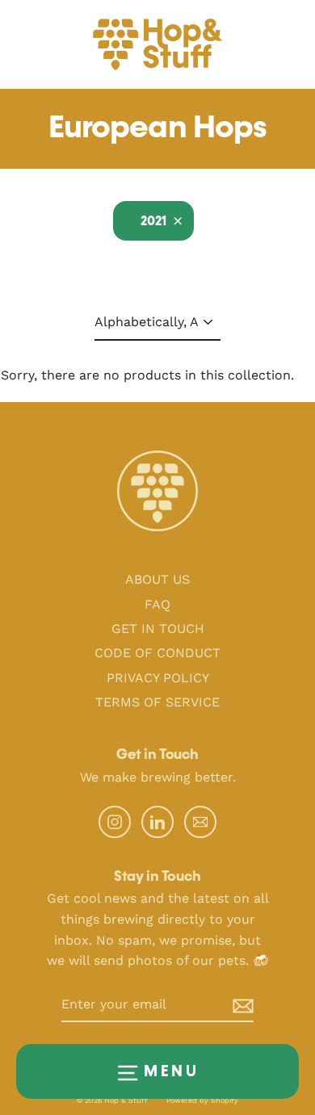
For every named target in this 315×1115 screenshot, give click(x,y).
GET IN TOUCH (157, 628)
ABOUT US (157, 579)
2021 (153, 222)
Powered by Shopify (202, 1100)
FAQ (157, 604)
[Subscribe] (230, 1005)
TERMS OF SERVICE (157, 702)
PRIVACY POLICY (158, 677)
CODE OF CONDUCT (157, 652)
